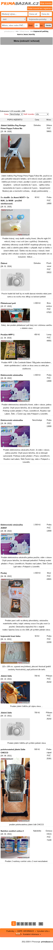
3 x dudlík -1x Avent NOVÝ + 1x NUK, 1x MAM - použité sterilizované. (15, 200)
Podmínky (10, 931)
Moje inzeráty (46, 3)
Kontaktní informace (31, 934)
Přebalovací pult (8, 303)
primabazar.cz (9, 31)
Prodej (4, 573)
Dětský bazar (24, 31)
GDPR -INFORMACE (26, 931)
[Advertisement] (26, 72)
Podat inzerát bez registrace (40, 8)
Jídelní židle (6, 676)
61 (41, 924)
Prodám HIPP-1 (7, 334)
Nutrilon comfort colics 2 (12, 831)
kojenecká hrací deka (10, 636)
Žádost (4, 263)
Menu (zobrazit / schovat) (26, 41)
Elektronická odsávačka (12, 375)
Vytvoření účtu (42, 931)
